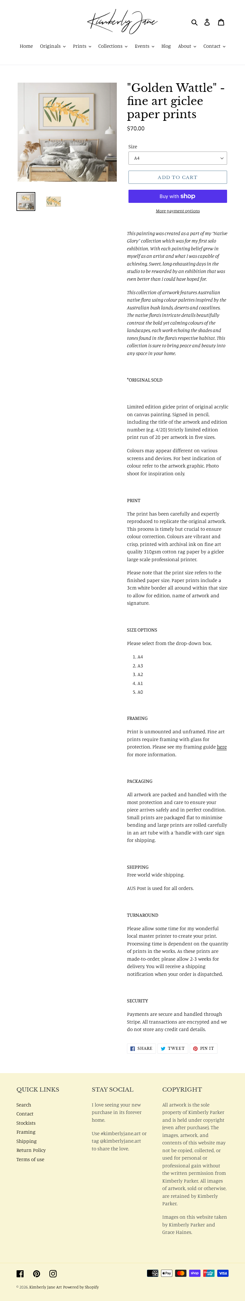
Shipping (26, 1141)
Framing (26, 1132)
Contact (24, 1113)
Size (132, 146)
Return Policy (31, 1150)
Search (23, 1104)
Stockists (26, 1123)
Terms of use (30, 1159)
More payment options (178, 211)
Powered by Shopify (81, 1286)
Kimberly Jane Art (45, 1286)
